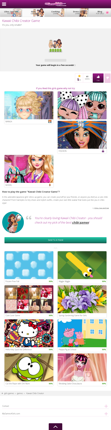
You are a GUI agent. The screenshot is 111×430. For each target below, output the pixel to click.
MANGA (9, 161)
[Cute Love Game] (28, 338)
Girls (33, 12)
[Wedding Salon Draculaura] (82, 406)
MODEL (9, 224)
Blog (100, 12)
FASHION (62, 190)
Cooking (55, 12)
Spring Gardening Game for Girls (73, 355)
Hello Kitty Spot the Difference (19, 389)
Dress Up (77, 12)
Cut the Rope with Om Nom (18, 423)
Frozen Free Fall (12, 321)
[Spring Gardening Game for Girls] (82, 338)
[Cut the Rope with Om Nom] (28, 406)
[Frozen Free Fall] (28, 304)
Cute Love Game (13, 355)
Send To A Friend (55, 279)
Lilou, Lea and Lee (101, 248)
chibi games (80, 262)
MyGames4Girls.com (55, 4)
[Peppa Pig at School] (82, 372)
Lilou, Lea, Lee (11, 12)
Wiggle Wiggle (64, 321)
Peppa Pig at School (67, 389)
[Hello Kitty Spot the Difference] (28, 372)
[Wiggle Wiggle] (82, 304)
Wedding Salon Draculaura (70, 423)
